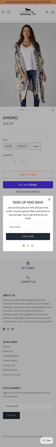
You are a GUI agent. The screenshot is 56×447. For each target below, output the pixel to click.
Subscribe (28, 236)
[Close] (49, 199)
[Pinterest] (32, 246)
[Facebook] (24, 246)
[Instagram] (28, 246)
